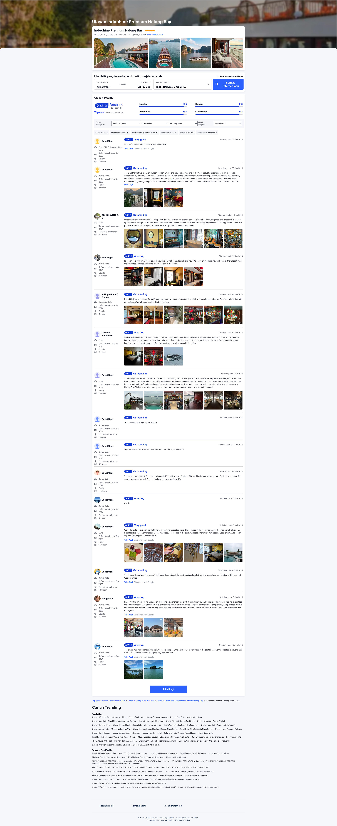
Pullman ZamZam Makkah (125, 741)
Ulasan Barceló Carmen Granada (126, 733)
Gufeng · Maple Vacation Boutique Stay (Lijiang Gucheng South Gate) (160, 737)
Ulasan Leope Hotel (121, 725)
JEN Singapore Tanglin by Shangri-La (208, 737)
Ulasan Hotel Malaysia (101, 725)
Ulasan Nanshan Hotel (152, 733)
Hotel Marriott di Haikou (219, 753)
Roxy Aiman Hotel (233, 737)
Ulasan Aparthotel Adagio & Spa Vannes (218, 725)
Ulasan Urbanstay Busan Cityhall (211, 721)
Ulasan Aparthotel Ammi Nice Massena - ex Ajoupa (114, 721)
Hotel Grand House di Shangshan (164, 753)
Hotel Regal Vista (206, 733)
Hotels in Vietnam (117, 701)
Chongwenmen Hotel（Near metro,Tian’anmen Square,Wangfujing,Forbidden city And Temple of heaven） (184, 741)
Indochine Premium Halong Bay (189, 701)
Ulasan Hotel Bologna (101, 733)
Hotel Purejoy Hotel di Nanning (193, 753)
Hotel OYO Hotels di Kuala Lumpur (132, 753)
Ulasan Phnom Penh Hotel (133, 717)
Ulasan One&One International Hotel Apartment (198, 787)
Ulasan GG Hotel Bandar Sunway (106, 717)
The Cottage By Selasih (102, 741)
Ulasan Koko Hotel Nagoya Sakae (146, 725)
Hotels (105, 701)
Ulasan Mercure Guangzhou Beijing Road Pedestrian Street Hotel (120, 779)
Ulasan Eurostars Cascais (157, 717)
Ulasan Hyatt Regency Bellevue (228, 729)
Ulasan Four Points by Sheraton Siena (186, 717)
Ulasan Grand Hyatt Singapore (151, 721)
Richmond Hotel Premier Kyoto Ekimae (180, 733)
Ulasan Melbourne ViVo (121, 729)
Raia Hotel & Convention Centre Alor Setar (110, 737)
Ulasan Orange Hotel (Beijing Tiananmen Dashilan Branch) (174, 779)
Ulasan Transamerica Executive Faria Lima (181, 725)
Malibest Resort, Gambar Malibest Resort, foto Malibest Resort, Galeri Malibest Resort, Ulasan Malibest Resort (139, 757)
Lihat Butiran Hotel (155, 34)
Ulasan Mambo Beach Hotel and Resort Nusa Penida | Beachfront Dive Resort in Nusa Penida (173, 729)
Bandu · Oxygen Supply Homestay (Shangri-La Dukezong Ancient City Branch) (126, 745)
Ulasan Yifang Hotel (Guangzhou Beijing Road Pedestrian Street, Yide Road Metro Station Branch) (134, 787)
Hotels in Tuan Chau (165, 701)
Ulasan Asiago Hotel (100, 729)
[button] (275, 4)
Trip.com (96, 701)
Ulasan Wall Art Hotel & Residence (180, 721)
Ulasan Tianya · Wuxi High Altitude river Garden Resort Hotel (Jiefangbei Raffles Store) (129, 783)
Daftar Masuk (102, 82)
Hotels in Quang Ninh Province (141, 701)
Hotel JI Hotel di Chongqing (104, 753)
